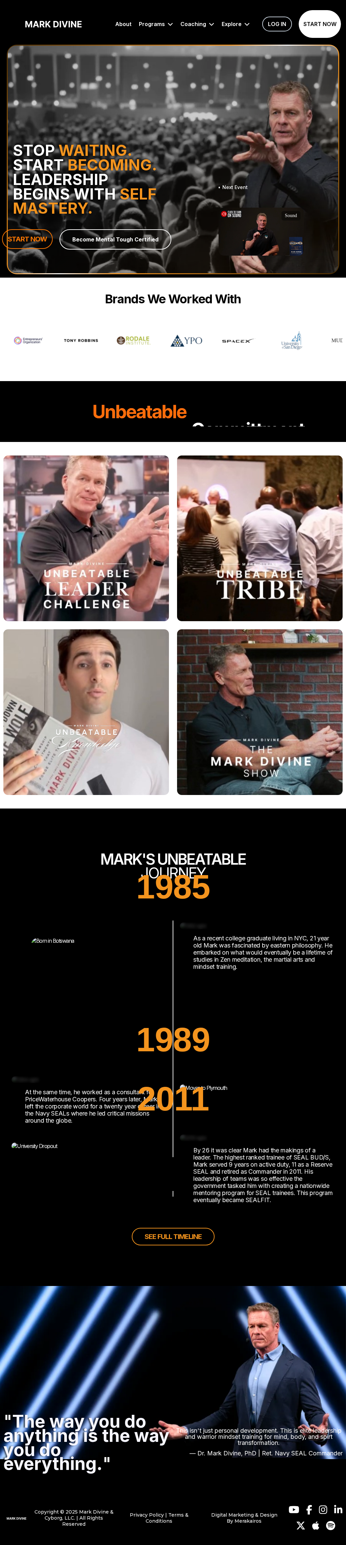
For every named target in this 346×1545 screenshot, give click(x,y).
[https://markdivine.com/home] (53, 24)
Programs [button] (152, 24)
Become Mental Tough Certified (115, 239)
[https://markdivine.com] (16, 1518)
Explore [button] (232, 24)
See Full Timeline (173, 1237)
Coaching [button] (193, 24)
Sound (291, 215)
